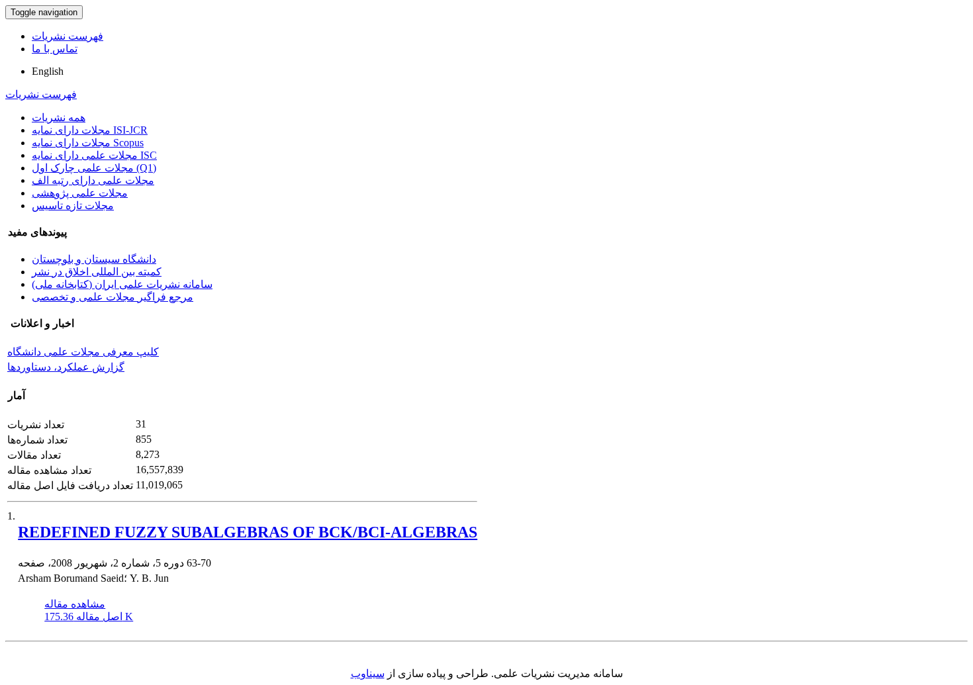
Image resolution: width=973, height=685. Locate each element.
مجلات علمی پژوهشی (80, 193)
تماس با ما (54, 48)
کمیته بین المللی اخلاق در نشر (97, 271)
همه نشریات (58, 117)
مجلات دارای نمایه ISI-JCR (90, 130)
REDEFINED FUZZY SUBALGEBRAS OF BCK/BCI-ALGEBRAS (247, 532)
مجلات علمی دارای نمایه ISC (94, 155)
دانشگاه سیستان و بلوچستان (94, 259)
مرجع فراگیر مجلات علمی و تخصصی (112, 296)
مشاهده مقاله (74, 604)
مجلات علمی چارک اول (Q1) (94, 167)
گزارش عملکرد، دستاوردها (65, 367)
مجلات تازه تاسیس (73, 205)
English (48, 71)
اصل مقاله (88, 616)
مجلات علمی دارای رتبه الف (93, 180)
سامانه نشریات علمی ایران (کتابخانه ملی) (122, 284)
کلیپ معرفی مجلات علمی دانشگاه (83, 351)
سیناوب (368, 673)
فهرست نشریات (67, 36)
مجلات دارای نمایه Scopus (88, 142)
